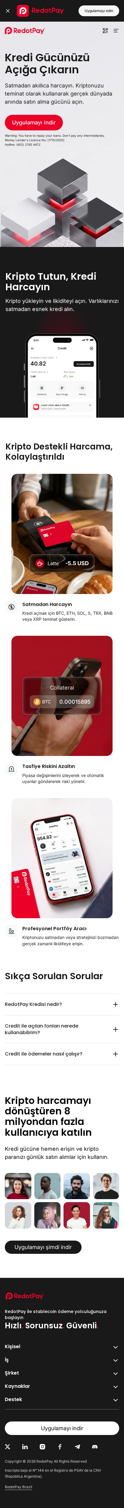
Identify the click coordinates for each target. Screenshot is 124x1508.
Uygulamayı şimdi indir (43, 1247)
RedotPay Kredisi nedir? (33, 1004)
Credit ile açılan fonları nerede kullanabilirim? (41, 1029)
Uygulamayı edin (99, 10)
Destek (13, 1399)
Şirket (12, 1372)
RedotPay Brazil (18, 1487)
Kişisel (12, 1346)
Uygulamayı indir (34, 122)
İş (7, 1359)
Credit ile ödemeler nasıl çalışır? (43, 1053)
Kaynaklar (17, 1386)
